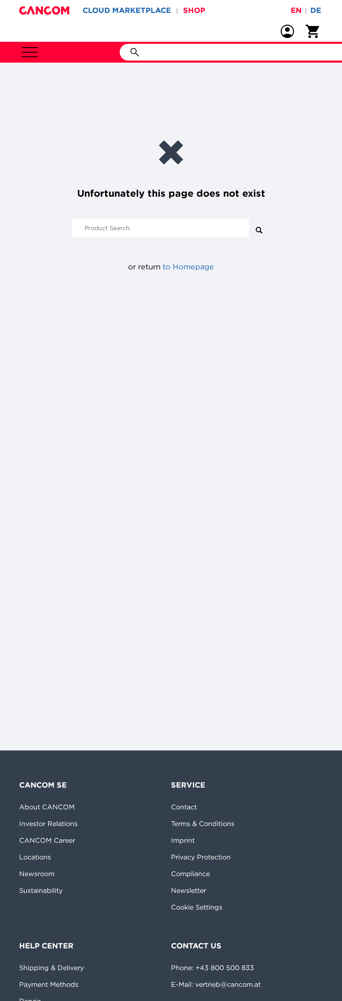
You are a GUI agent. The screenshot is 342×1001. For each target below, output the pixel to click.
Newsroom (37, 873)
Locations (35, 857)
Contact (184, 807)
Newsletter (188, 890)
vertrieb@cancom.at (228, 984)
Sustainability (41, 890)
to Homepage (188, 266)
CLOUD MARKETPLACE (127, 10)
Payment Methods (48, 984)
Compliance (190, 873)
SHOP (194, 10)
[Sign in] (287, 31)
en (296, 10)
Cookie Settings (196, 907)
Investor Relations (48, 823)
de (315, 10)
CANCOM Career (47, 840)
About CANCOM (47, 807)
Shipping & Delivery (51, 967)
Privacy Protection (201, 857)
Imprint (183, 840)
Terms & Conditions (202, 823)
